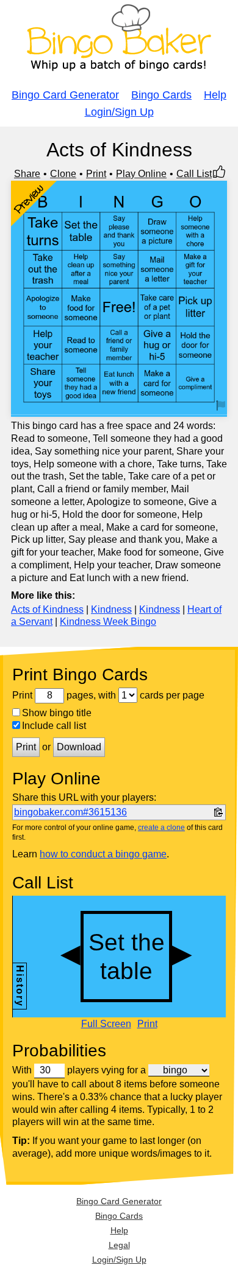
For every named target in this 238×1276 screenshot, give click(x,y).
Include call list (54, 725)
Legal (119, 1245)
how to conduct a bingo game (103, 854)
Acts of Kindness (47, 609)
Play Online (141, 174)
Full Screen (106, 1024)
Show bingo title (57, 713)
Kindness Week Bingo (108, 621)
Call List (194, 174)
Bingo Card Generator (65, 95)
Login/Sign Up (119, 112)
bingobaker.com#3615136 (70, 812)
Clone (63, 174)
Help (215, 95)
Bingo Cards (161, 95)
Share (27, 174)
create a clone (161, 827)
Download (79, 747)
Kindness (111, 609)
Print (96, 174)
